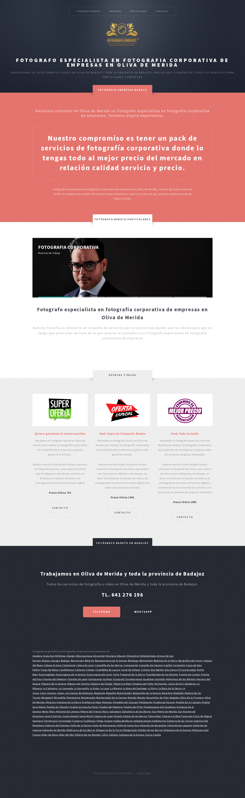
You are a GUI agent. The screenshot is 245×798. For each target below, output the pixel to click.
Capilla (168, 665)
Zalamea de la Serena (131, 734)
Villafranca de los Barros (80, 730)
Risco (105, 711)
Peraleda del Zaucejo (125, 702)
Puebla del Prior (133, 707)
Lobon (60, 693)
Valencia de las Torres (180, 721)
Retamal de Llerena (67, 711)
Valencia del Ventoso (57, 725)
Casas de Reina (49, 669)
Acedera (37, 656)
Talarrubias (154, 716)
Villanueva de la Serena (177, 730)
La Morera (116, 688)
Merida (141, 697)
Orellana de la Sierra (69, 702)
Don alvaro (171, 669)
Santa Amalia (70, 716)
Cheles (90, 669)
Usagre (108, 721)
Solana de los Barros (135, 716)
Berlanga (133, 660)
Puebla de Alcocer (164, 702)
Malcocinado (124, 693)
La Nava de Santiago (135, 688)
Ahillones (60, 656)
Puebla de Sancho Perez (84, 707)
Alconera (111, 656)
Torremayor (51, 721)
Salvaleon (115, 711)
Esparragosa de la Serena (71, 674)
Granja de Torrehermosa (127, 679)
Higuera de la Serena (53, 683)
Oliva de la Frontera (192, 697)
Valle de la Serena (81, 725)
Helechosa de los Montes (181, 679)
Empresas (115, 11)
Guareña (160, 679)
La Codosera (50, 688)
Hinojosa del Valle (142, 683)
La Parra (152, 688)
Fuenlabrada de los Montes (162, 674)
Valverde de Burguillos (153, 725)
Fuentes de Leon (77, 679)
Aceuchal (48, 656)
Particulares (138, 11)
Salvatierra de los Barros (136, 711)
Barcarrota (77, 660)
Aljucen (121, 656)
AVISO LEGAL (144, 773)
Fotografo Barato (89, 11)
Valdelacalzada (142, 721)
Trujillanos (89, 721)
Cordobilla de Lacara (107, 669)
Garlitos (107, 679)
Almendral (133, 656)
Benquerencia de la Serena (111, 660)
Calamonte (68, 665)
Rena (52, 711)
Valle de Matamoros (104, 725)
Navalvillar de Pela (157, 697)
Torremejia (64, 721)
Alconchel (99, 656)
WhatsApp (143, 611)
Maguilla (111, 693)
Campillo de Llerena (151, 665)
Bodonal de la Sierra (166, 660)
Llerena (51, 693)
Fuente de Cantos (189, 674)
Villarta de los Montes (88, 734)
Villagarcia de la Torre (109, 730)
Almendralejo (148, 656)
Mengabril (47, 697)
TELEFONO (101, 611)
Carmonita (179, 665)
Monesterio (73, 697)
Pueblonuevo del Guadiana (160, 707)
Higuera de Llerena (78, 683)
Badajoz (65, 660)
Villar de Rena (50, 734)
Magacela (99, 693)
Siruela (118, 716)
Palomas (107, 702)
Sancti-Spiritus (53, 716)
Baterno (89, 660)
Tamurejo (186, 716)
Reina (45, 711)
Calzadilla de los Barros (109, 665)
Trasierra (77, 721)
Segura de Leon (103, 716)
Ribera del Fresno (91, 711)
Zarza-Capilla (153, 734)
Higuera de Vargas (101, 683)
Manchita (167, 693)
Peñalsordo (145, 702)
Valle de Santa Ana (128, 725)
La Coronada (65, 688)
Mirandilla (60, 697)
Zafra (105, 734)
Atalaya (46, 660)
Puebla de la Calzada (188, 702)
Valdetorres (159, 721)
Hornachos (160, 683)
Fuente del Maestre (55, 679)
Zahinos (113, 734)
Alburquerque (84, 656)
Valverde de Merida (53, 730)
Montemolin (88, 697)
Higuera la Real (122, 683)
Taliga (99, 721)
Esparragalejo (47, 674)
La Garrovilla (81, 688)
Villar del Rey (66, 734)
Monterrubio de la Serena (111, 697)
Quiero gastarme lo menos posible (60, 434)
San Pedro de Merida (164, 711)
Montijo (131, 697)
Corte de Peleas (130, 669)
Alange (71, 656)
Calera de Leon (85, 665)
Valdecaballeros (123, 721)
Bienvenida (146, 660)
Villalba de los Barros (150, 730)
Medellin (178, 693)
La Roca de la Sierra (169, 688)
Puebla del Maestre (111, 707)
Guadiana (148, 679)
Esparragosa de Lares (99, 674)
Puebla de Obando (58, 707)
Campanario (131, 665)
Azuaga (55, 660)
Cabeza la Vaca (53, 665)
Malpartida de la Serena (147, 693)
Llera (43, 693)
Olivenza (50, 702)
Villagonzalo (129, 730)
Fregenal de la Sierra (132, 674)
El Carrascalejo (187, 669)
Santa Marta (86, 716)
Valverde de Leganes (179, 725)
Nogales (174, 697)
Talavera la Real (171, 716)
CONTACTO (60, 507)
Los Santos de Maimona (79, 693)
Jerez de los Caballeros (182, 683)
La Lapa (104, 688)
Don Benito (157, 669)
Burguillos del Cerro (190, 660)
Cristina (145, 669)
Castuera (80, 669)
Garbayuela (95, 679)
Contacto (162, 11)
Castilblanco (66, 669)
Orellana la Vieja (91, 702)
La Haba (94, 688)
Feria (116, 674)
